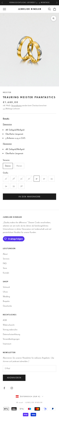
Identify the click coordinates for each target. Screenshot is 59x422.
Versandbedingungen (11, 339)
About (5, 254)
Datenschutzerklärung (11, 334)
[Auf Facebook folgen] (4, 388)
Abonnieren (14, 377)
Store (5, 268)
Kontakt (6, 272)
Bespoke (6, 301)
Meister (7, 92)
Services (6, 258)
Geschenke (7, 306)
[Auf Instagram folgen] (11, 388)
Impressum (7, 343)
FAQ (4, 263)
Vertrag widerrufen (10, 329)
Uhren (5, 291)
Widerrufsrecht (8, 325)
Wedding (6, 296)
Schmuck (6, 287)
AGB (5, 320)
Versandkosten (16, 105)
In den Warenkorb (29, 196)
